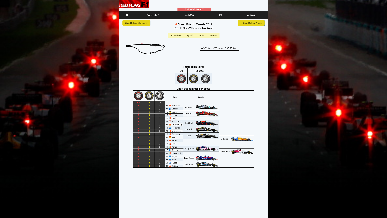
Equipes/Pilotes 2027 (194, 9)
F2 (220, 15)
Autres (251, 15)
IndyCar (189, 15)
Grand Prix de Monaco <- (136, 23)
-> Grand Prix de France (251, 23)
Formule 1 (153, 15)
